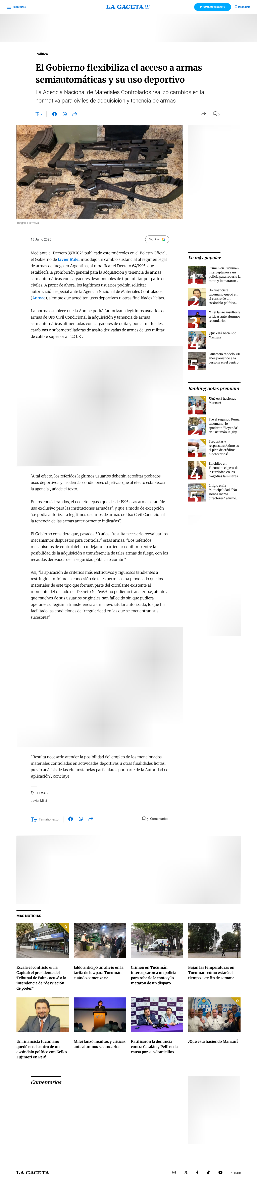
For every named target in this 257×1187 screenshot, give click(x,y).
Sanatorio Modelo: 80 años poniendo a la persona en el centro (224, 358)
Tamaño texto (48, 819)
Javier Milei (39, 801)
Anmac (38, 297)
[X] (186, 1173)
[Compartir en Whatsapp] (65, 115)
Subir (237, 1173)
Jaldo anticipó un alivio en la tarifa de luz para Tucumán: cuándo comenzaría (98, 972)
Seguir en (154, 239)
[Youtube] (220, 1173)
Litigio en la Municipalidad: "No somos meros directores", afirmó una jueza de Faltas (223, 494)
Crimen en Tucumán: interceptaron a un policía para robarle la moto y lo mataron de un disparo (225, 276)
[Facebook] (197, 1173)
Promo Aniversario (212, 7)
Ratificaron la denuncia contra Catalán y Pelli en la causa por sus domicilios (154, 1046)
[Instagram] (174, 1173)
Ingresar (244, 7)
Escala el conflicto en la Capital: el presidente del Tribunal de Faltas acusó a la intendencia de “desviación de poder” (41, 978)
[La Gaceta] (128, 7)
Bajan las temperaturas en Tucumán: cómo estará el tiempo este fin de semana (211, 972)
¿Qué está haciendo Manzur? (213, 1041)
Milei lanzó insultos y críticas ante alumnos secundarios (224, 316)
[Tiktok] (208, 1173)
